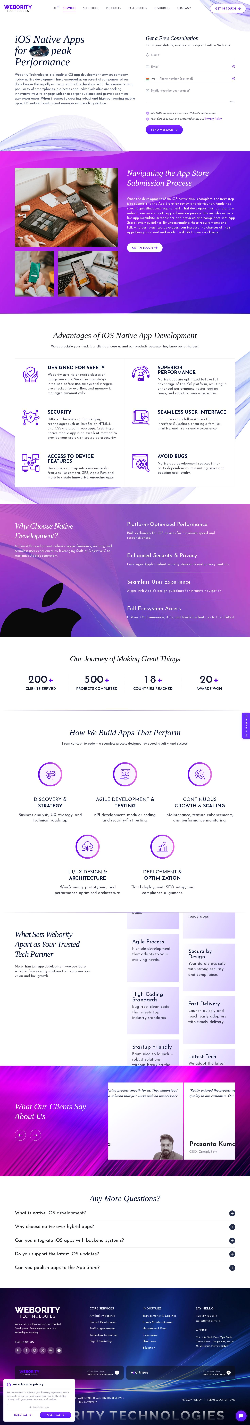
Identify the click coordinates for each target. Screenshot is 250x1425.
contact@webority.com (208, 1321)
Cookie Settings (41, 1407)
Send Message (162, 130)
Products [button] (113, 8)
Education (149, 1348)
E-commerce (150, 1335)
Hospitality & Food (154, 1328)
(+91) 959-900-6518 (206, 1316)
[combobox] (152, 79)
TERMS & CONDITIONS (221, 1400)
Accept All (53, 1415)
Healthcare (149, 1341)
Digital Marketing (101, 1341)
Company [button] (184, 8)
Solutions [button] (91, 8)
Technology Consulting (103, 1335)
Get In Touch (225, 8)
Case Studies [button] (137, 8)
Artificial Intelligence (102, 1316)
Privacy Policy (213, 119)
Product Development (103, 1322)
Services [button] (69, 8)
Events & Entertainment (158, 1322)
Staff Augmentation (102, 1328)
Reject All (20, 1415)
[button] (54, 8)
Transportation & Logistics (159, 1316)
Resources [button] (162, 8)
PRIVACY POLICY (191, 1400)
